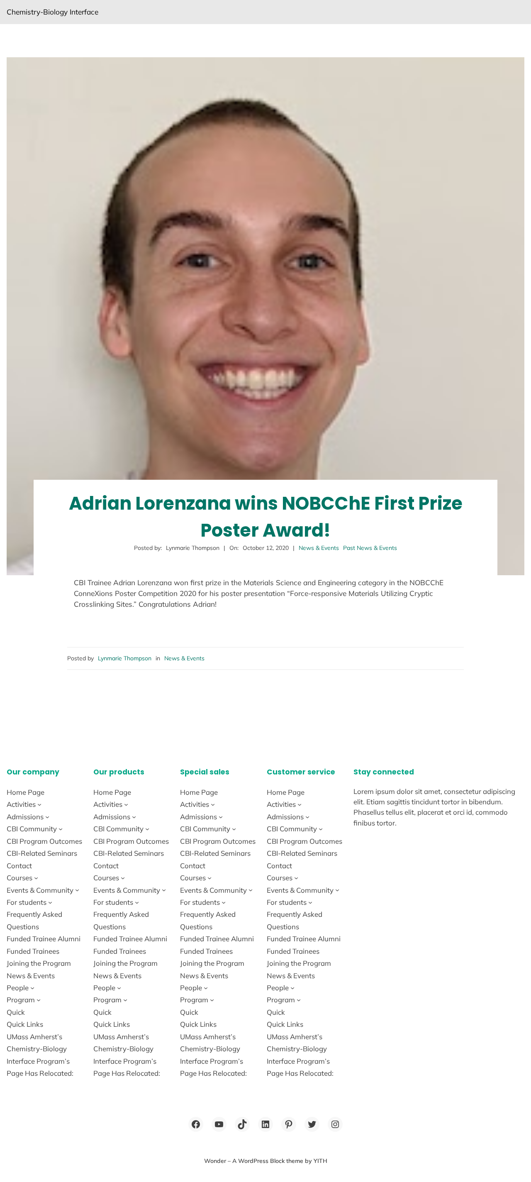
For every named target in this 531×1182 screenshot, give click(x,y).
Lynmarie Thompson (124, 658)
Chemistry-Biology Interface (52, 11)
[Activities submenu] (39, 804)
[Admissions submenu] (47, 817)
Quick (16, 1012)
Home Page (25, 792)
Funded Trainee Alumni (43, 938)
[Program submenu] (39, 1000)
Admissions (25, 816)
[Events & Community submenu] (77, 890)
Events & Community (40, 890)
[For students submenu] (50, 902)
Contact (19, 865)
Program (21, 999)
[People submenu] (32, 988)
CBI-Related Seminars (42, 853)
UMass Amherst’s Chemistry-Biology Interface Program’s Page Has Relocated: (40, 1054)
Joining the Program (39, 963)
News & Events (319, 548)
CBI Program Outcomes (44, 841)
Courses (19, 877)
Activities (21, 804)
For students (26, 902)
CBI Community (32, 828)
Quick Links (25, 1024)
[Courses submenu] (36, 878)
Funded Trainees (33, 951)
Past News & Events (370, 548)
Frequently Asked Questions (34, 920)
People (18, 987)
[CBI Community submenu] (60, 829)
